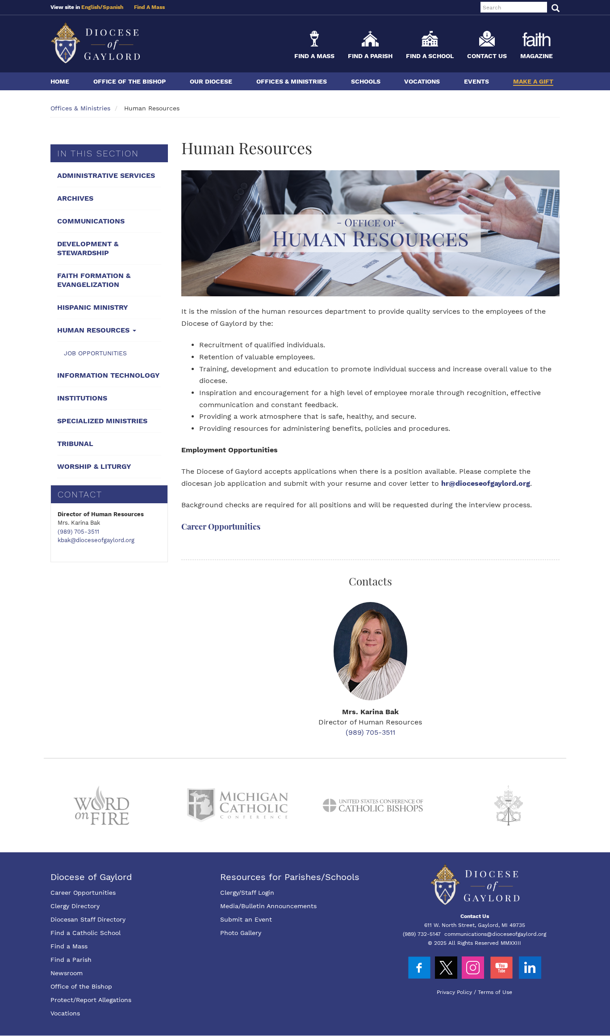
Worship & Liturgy (94, 466)
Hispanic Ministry (92, 307)
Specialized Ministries (102, 421)
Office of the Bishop (129, 81)
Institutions (82, 398)
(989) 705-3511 (78, 531)
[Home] (95, 42)
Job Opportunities (95, 353)
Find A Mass (149, 7)
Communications (91, 221)
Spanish (113, 7)
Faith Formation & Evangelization (93, 280)
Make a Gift (533, 81)
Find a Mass (314, 55)
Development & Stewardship (87, 248)
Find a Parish (370, 55)
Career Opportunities (220, 526)
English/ (92, 7)
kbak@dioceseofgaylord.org (96, 540)
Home (59, 81)
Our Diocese (211, 81)
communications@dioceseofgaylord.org (495, 934)
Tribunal (75, 443)
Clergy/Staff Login (247, 892)
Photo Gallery (240, 932)
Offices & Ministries (291, 81)
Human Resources (94, 330)
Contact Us (487, 55)
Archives (75, 198)
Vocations (422, 81)
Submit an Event (246, 919)
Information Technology (108, 375)
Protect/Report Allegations (90, 999)
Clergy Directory (75, 906)
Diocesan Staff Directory (87, 919)
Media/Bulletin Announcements (268, 906)
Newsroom (66, 973)
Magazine (536, 55)
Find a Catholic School (85, 932)
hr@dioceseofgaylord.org (485, 483)
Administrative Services (106, 175)
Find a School (430, 55)
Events (476, 81)
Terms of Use (495, 992)
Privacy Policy (454, 992)
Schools (365, 81)
